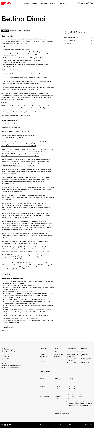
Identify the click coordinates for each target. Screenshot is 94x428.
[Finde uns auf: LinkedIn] (5, 425)
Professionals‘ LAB (58, 356)
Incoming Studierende (72, 351)
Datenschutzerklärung (74, 424)
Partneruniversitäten (72, 363)
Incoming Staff (71, 356)
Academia (14, 124)
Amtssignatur (43, 424)
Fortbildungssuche (58, 351)
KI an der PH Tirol (58, 354)
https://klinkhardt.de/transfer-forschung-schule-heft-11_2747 (18, 146)
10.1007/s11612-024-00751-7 (15, 166)
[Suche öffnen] (91, 3)
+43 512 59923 (5, 358)
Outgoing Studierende (73, 354)
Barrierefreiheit (53, 424)
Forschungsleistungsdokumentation (11, 135)
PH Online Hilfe (44, 356)
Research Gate (16, 127)
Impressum (63, 424)
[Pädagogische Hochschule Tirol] (6, 3)
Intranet (42, 359)
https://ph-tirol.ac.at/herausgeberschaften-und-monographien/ (20, 156)
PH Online (42, 354)
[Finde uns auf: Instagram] (7, 425)
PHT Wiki (42, 361)
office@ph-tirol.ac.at (6, 360)
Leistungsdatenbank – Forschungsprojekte (13, 131)
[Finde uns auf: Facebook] (2, 425)
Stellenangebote (85, 362)
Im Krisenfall (43, 351)
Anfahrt (83, 351)
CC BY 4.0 (31, 166)
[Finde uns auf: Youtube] (10, 424)
